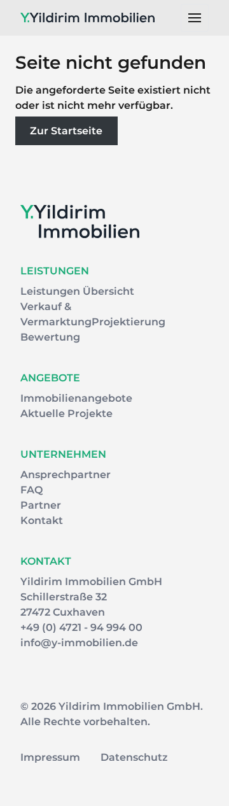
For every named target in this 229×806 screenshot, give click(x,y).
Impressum (50, 757)
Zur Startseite (66, 131)
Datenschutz (134, 757)
